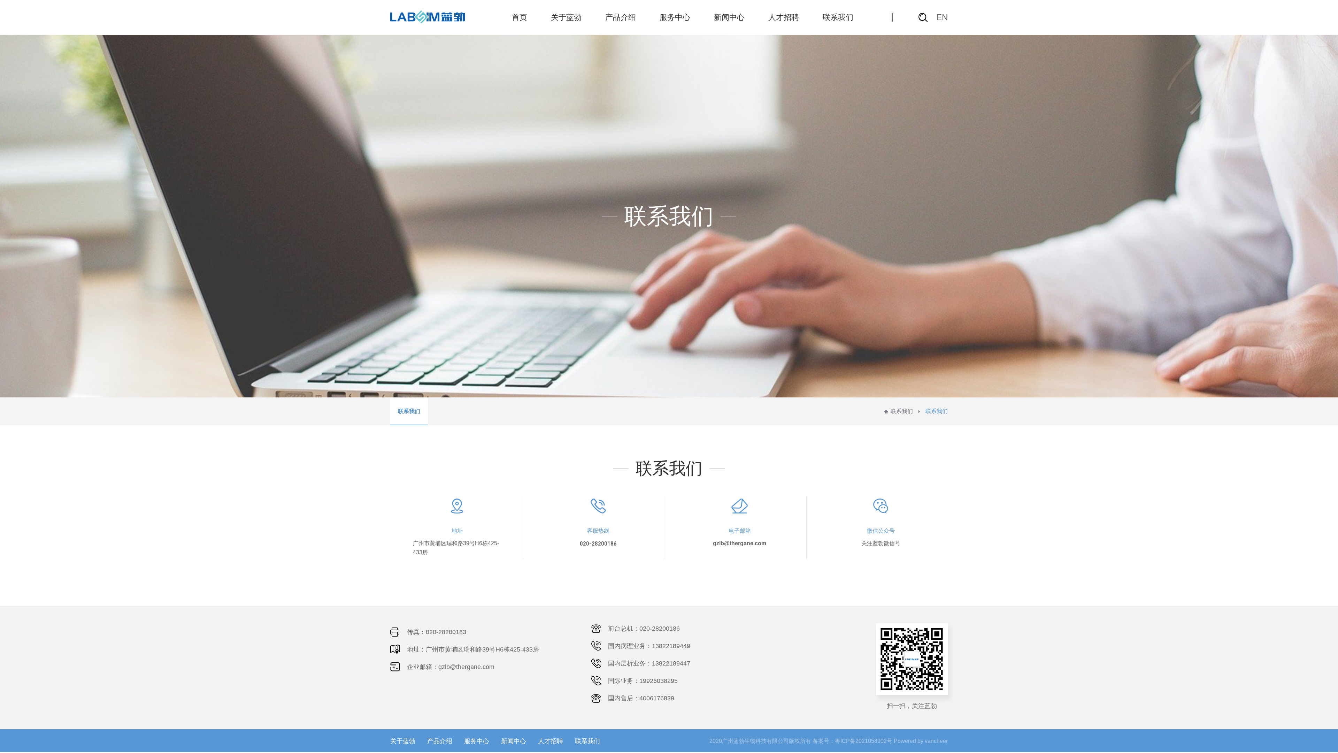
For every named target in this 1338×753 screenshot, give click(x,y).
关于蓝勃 (566, 17)
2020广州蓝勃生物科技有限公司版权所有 (760, 741)
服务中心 (675, 17)
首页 (519, 17)
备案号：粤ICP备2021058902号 (852, 741)
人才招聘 (783, 17)
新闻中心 (729, 17)
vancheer (936, 741)
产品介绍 (620, 17)
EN (942, 17)
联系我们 (838, 17)
